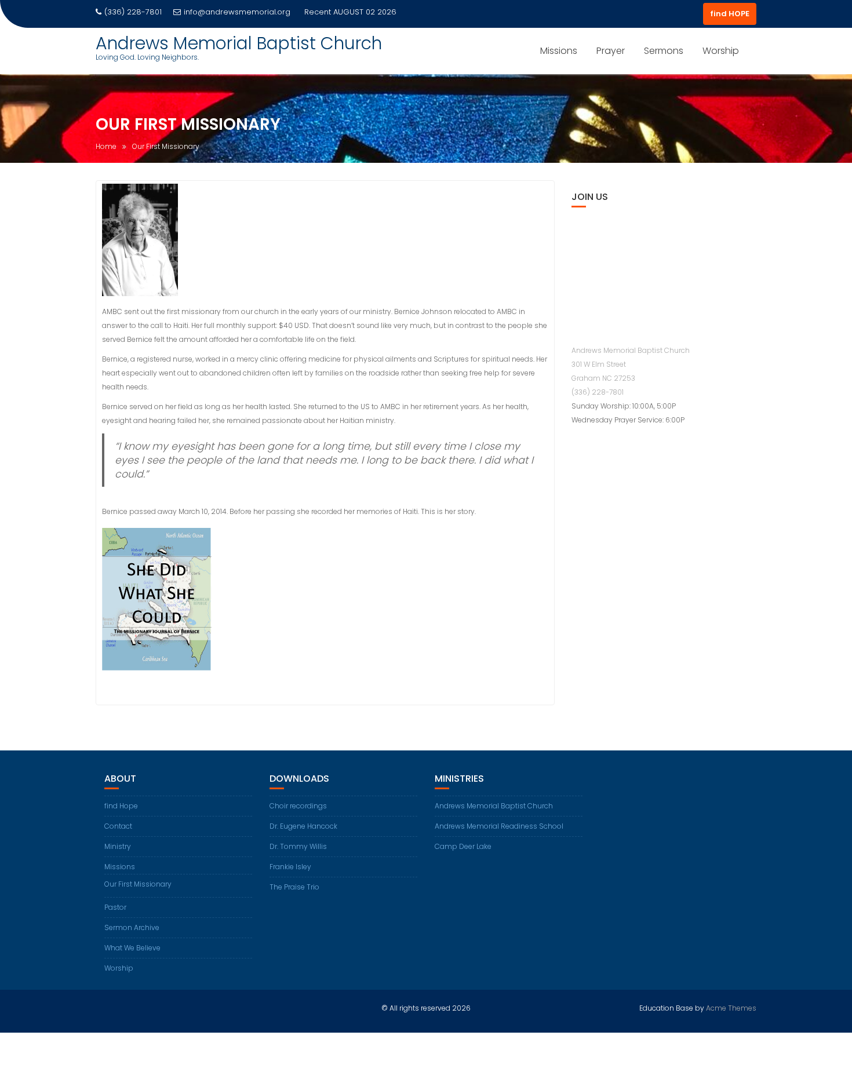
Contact (118, 826)
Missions (558, 50)
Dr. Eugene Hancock (303, 826)
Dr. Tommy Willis (298, 846)
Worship (720, 50)
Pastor (115, 907)
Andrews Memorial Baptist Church (239, 43)
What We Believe (132, 948)
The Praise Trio (294, 887)
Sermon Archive (131, 927)
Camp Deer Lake (463, 846)
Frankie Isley (290, 867)
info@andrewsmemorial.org (237, 11)
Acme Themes (731, 1008)
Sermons (663, 50)
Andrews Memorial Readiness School (499, 826)
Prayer (610, 50)
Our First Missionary (138, 884)
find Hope (121, 806)
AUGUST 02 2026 (364, 11)
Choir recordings (298, 806)
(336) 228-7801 (597, 392)
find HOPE (729, 13)
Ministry (117, 846)
